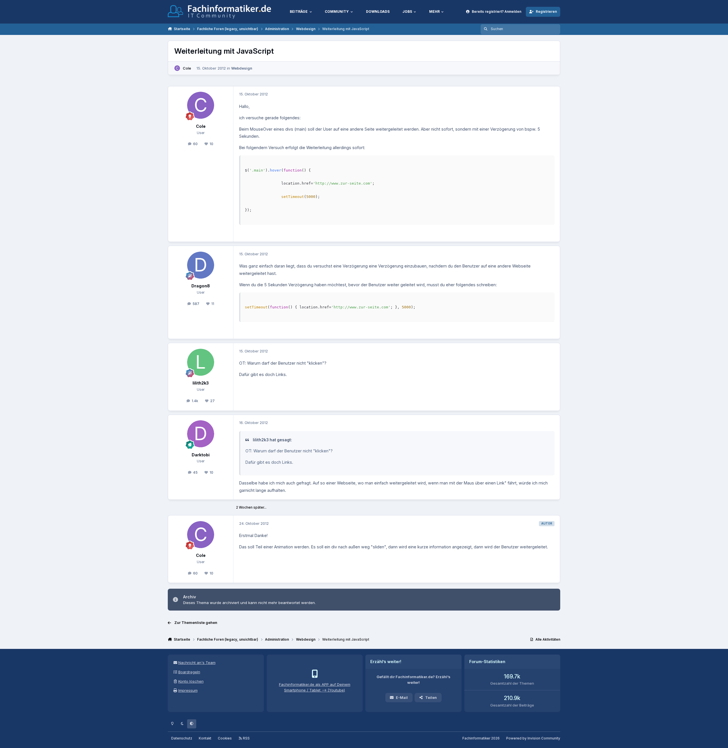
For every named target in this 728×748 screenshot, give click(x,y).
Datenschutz (181, 738)
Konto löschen (191, 681)
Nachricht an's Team (197, 662)
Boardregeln (189, 672)
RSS (246, 738)
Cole (187, 68)
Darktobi (201, 454)
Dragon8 (200, 285)
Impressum (188, 690)
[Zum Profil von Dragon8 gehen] (200, 265)
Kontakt (205, 738)
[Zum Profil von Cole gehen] (177, 68)
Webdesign (241, 68)
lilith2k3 (201, 383)
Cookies (225, 738)
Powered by (533, 738)
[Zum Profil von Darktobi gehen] (200, 433)
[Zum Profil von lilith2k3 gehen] (200, 362)
